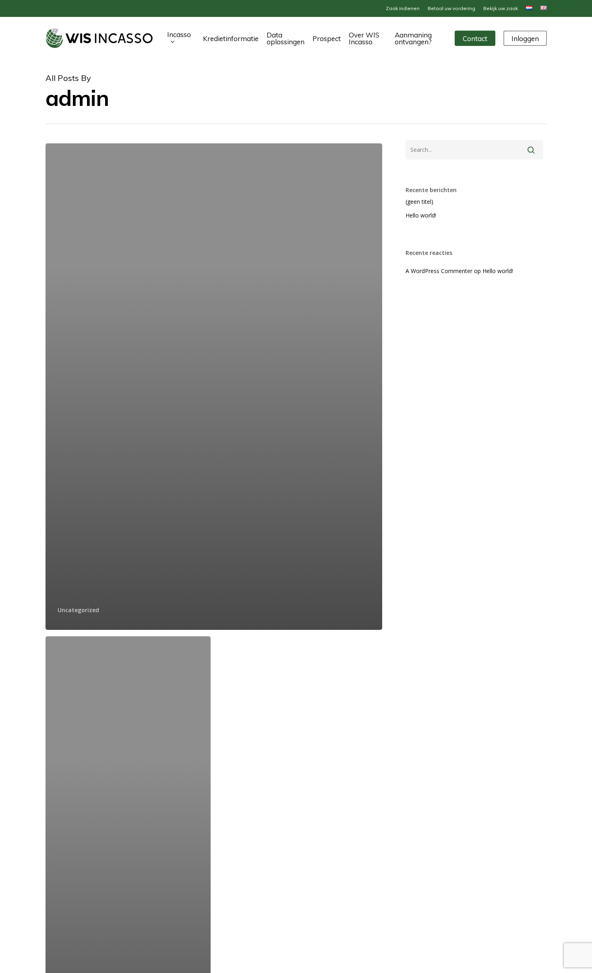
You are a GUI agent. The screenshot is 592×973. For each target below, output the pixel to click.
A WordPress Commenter (439, 271)
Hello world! (421, 215)
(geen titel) (419, 201)
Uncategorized (78, 610)
